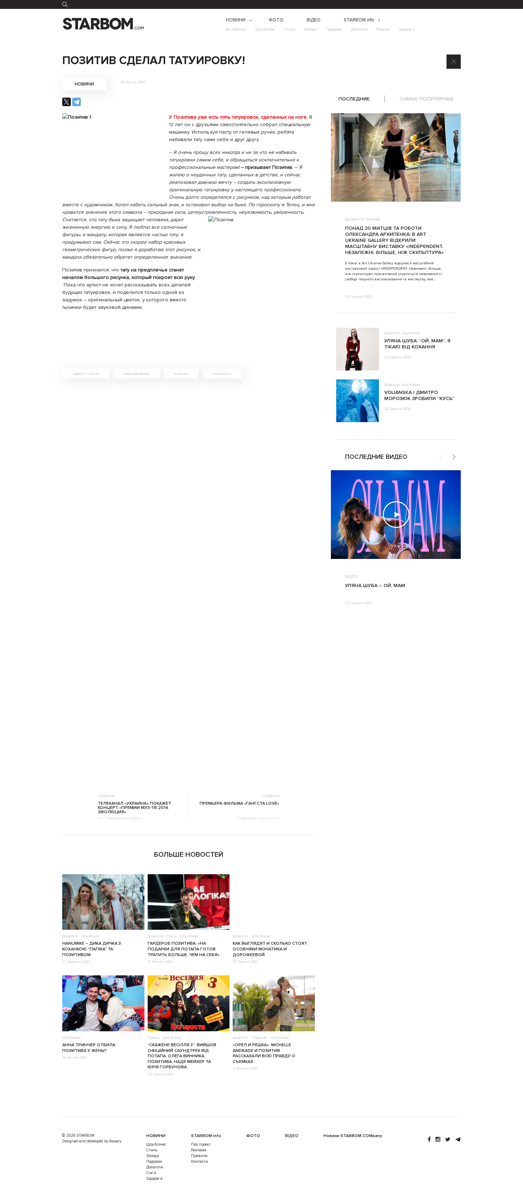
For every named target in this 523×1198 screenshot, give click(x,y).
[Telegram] (76, 102)
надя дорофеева (136, 374)
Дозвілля (359, 29)
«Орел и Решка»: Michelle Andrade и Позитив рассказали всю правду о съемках (264, 1053)
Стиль (289, 29)
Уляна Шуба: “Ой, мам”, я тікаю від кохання (417, 344)
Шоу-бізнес (265, 29)
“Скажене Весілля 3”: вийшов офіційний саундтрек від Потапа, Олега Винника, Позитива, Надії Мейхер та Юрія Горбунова (182, 1056)
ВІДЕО (314, 20)
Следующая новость (254, 818)
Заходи (310, 29)
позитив (181, 374)
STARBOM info (359, 20)
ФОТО (276, 20)
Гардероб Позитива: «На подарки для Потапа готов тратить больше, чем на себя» (184, 949)
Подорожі (334, 29)
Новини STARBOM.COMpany (352, 1136)
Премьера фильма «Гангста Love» (239, 804)
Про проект (201, 1144)
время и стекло (86, 374)
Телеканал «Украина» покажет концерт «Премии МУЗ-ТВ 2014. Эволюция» (134, 808)
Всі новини (236, 29)
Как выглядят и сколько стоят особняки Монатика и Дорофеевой (270, 949)
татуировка (221, 374)
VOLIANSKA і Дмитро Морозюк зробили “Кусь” (419, 395)
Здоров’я (406, 29)
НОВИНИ (235, 20)
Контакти (199, 1161)
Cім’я (151, 1173)
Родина (383, 29)
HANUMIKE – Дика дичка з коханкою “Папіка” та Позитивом (91, 949)
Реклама (198, 1150)
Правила (199, 1155)
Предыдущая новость (124, 818)
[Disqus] (188, 485)
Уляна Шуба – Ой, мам (375, 585)
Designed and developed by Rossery (91, 1141)
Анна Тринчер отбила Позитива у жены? (88, 1047)
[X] (66, 102)
